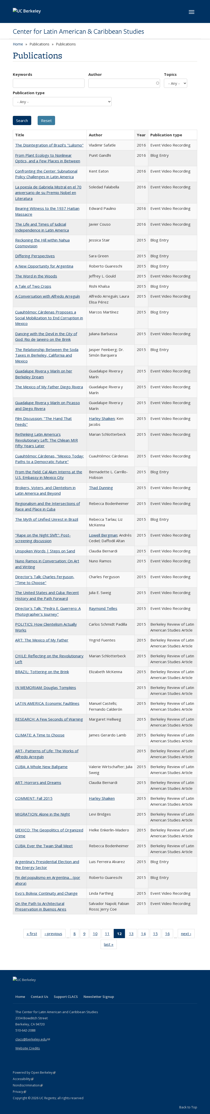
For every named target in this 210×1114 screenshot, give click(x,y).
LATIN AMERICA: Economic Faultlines (47, 703)
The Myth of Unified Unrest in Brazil (46, 519)
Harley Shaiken (102, 418)
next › (188, 934)
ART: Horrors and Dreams (38, 782)
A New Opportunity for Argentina (44, 266)
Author (95, 74)
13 (133, 934)
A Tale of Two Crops (33, 286)
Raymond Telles (103, 608)
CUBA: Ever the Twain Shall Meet (44, 845)
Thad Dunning (101, 487)
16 (169, 934)
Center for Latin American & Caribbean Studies (78, 31)
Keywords (22, 74)
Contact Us (39, 996)
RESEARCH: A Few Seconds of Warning (49, 719)
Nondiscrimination (28, 1085)
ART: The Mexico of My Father (41, 640)
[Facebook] (17, 988)
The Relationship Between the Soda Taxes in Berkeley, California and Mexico (46, 355)
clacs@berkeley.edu (32, 1039)
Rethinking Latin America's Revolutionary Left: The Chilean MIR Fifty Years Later (46, 440)
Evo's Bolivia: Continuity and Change (46, 893)
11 (109, 934)
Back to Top (188, 1107)
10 (97, 934)
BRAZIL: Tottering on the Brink (42, 671)
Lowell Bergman (103, 535)
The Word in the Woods (36, 275)
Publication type (29, 92)
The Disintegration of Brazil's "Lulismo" (49, 145)
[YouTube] (37, 988)
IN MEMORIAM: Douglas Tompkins (45, 687)
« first (33, 934)
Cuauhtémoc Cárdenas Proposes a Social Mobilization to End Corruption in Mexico (49, 317)
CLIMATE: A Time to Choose (40, 734)
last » (110, 945)
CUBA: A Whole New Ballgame (41, 766)
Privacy (19, 1091)
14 (145, 934)
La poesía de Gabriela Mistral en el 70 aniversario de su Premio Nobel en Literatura (48, 192)
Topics (170, 74)
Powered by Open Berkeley (34, 1072)
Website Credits (27, 1048)
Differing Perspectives (35, 255)
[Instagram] (47, 988)
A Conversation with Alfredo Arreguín (47, 296)
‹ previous (55, 934)
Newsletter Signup (98, 996)
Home (18, 44)
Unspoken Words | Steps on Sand (45, 550)
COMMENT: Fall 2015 (33, 798)
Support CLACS (66, 996)
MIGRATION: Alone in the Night (42, 814)
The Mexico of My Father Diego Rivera (49, 386)
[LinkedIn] (27, 988)
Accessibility (23, 1079)
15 (157, 934)
